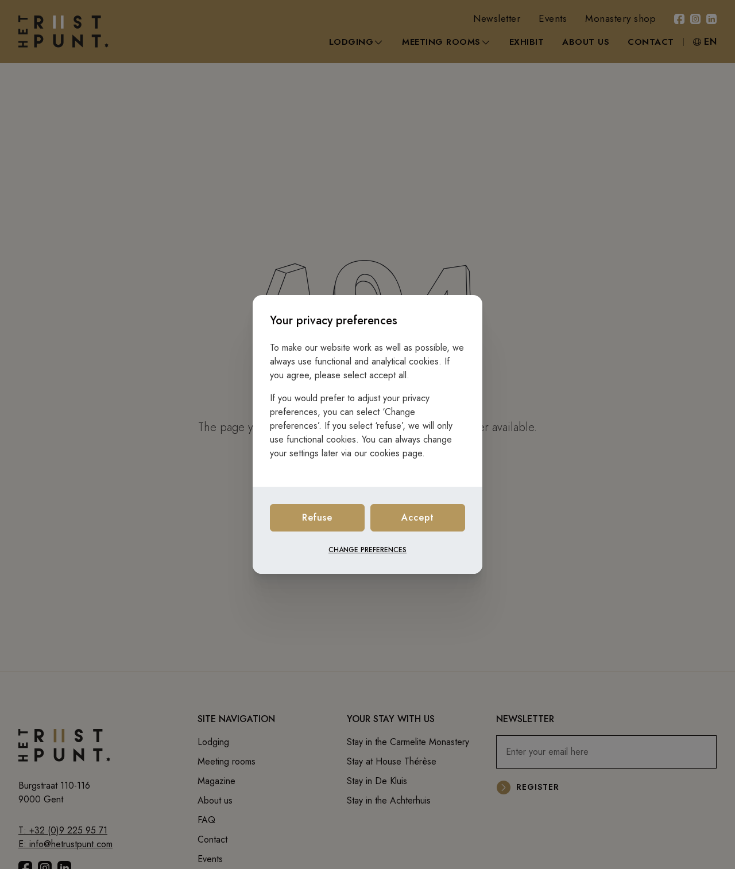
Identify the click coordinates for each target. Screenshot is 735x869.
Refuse (317, 517)
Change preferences (367, 550)
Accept (417, 517)
